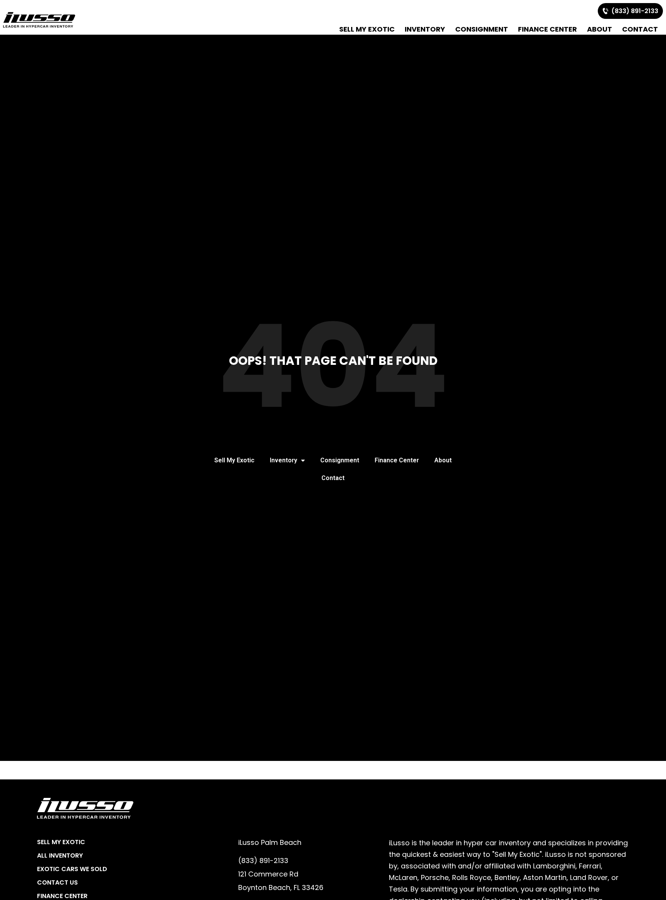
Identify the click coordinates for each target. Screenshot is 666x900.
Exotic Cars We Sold (72, 869)
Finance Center (547, 29)
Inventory (425, 29)
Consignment (481, 29)
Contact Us (57, 882)
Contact (640, 29)
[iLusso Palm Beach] (39, 20)
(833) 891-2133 (633, 11)
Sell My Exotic (367, 29)
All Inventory (60, 855)
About (599, 29)
